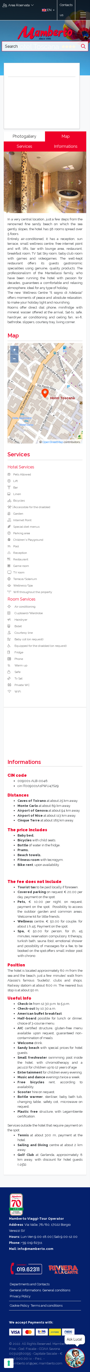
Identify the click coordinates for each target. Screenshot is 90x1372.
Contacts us (66, 10)
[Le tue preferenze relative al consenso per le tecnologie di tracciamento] (9, 1363)
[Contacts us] (77, 10)
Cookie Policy (19, 1305)
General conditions (56, 1290)
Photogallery (24, 136)
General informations (25, 1290)
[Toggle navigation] (83, 15)
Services (24, 146)
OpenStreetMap (52, 442)
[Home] (45, 32)
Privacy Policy (20, 1296)
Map (66, 136)
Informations (66, 146)
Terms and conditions (46, 1305)
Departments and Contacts (30, 1284)
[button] (47, 10)
